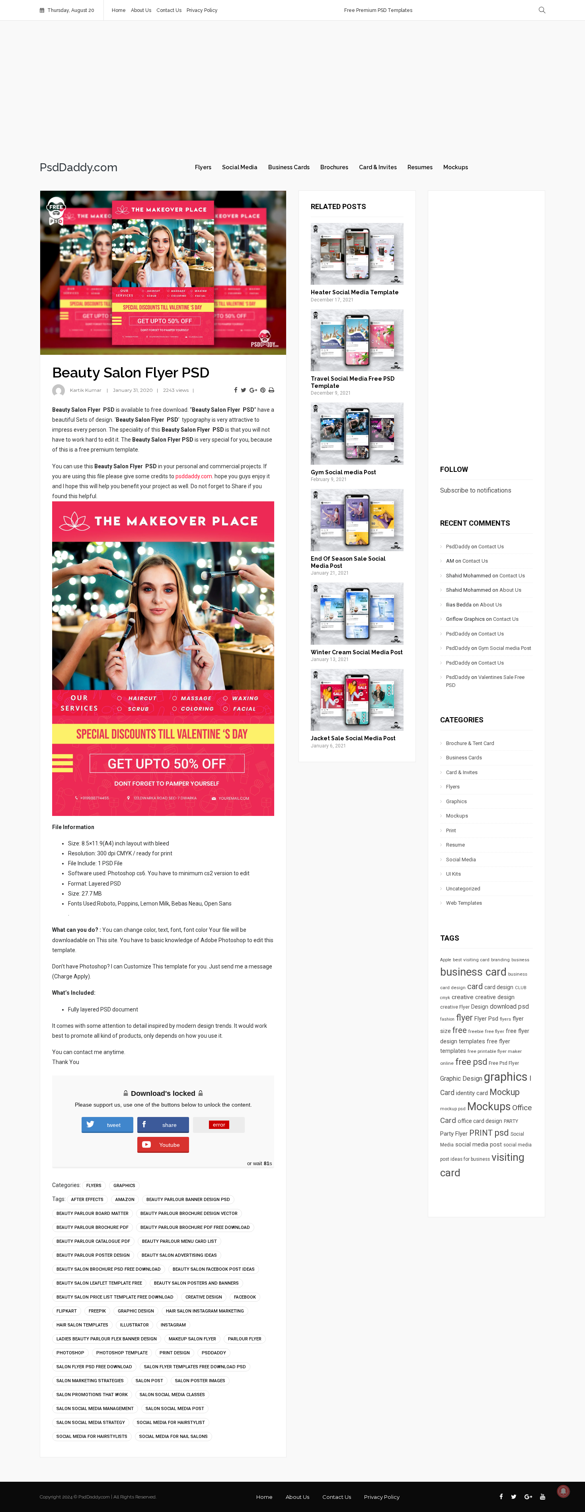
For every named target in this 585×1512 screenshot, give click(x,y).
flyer (464, 1018)
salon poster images (200, 1380)
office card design (480, 1121)
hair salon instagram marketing (205, 1311)
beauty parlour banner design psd (188, 1199)
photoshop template (122, 1353)
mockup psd (453, 1108)
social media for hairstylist (171, 1422)
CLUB (520, 987)
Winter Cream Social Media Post (357, 652)
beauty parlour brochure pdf (93, 1227)
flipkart (67, 1311)
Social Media (239, 167)
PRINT (481, 1133)
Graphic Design (136, 1311)
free (459, 1030)
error (219, 1124)
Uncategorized (463, 889)
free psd (471, 1062)
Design (479, 1006)
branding (500, 959)
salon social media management (95, 1408)
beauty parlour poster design (93, 1255)
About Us (141, 10)
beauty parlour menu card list (179, 1241)
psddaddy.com (194, 476)
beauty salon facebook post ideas (214, 1269)
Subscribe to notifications (475, 490)
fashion (447, 1019)
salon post (149, 1380)
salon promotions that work (92, 1394)
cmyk (445, 997)
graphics (506, 1077)
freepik (97, 1311)
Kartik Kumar (85, 390)
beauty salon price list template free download (115, 1297)
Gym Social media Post (343, 472)
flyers (505, 1019)
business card (473, 972)
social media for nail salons (173, 1436)
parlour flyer (244, 1339)
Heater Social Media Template (355, 292)
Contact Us (168, 10)
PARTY (511, 1121)
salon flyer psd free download (94, 1366)
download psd (509, 1006)
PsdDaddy (458, 547)
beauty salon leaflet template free (99, 1283)
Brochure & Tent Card (470, 743)
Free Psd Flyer (504, 1063)
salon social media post (175, 1408)
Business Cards (289, 167)
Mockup (504, 1092)
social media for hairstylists (92, 1436)
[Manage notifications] (563, 1491)
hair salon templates (82, 1325)
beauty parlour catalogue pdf (93, 1241)
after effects (87, 1199)
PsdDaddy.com (78, 167)
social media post (478, 1144)
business (520, 959)
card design (498, 987)
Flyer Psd (486, 1018)
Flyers (203, 167)
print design (175, 1353)
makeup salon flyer (192, 1339)
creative (463, 997)
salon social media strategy (91, 1422)
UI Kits (453, 874)
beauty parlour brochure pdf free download (195, 1227)
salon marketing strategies (90, 1380)
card (475, 986)
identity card (472, 1093)
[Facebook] (236, 390)
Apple (445, 959)
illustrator (134, 1325)
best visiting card (471, 959)
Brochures (334, 167)
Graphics (124, 1185)
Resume (455, 845)
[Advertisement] (292, 88)
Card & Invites (378, 167)
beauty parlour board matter (93, 1213)
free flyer (494, 1031)
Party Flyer (454, 1133)
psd (501, 1132)
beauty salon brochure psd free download (109, 1269)
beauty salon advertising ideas (179, 1255)
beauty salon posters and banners (196, 1283)
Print (451, 830)
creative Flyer (455, 1007)
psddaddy (214, 1353)
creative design (203, 1297)
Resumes (420, 167)
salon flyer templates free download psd (195, 1366)
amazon (125, 1199)
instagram (173, 1325)
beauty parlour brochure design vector (189, 1213)
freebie (476, 1031)
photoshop (70, 1353)
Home (119, 10)
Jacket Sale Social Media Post (353, 738)
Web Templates (464, 903)
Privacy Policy (202, 10)
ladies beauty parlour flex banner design (107, 1339)
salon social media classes (172, 1394)
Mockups (455, 167)
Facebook (245, 1297)
